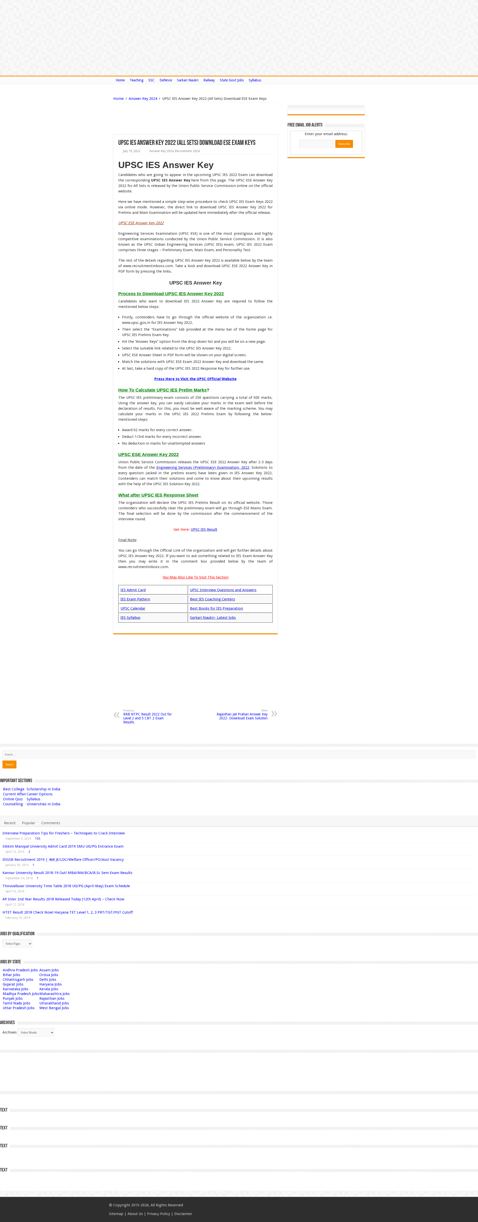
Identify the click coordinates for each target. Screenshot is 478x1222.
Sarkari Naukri (187, 80)
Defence (166, 80)
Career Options (40, 794)
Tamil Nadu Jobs (16, 1003)
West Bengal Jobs (54, 1008)
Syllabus (255, 80)
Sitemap (116, 1214)
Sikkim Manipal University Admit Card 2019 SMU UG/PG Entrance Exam (62, 846)
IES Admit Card (133, 590)
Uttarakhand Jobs (54, 1003)
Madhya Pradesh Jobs (21, 993)
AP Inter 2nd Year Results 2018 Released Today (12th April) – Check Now (63, 899)
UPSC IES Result (204, 529)
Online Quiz (13, 799)
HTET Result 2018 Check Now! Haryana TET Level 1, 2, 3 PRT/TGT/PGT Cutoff (67, 912)
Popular (28, 823)
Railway (209, 80)
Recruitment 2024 (187, 151)
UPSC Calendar (132, 608)
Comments (50, 823)
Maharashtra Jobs (54, 993)
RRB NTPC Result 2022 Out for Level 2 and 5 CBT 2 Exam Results (147, 716)
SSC (151, 80)
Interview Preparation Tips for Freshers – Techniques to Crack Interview (63, 833)
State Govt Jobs (232, 80)
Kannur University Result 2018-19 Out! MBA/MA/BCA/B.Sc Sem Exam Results (67, 873)
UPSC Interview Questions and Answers (223, 590)
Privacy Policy (158, 1214)
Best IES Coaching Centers (212, 599)
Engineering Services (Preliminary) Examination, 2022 (202, 467)
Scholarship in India (43, 789)
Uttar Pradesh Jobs (19, 1008)
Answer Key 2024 (143, 98)
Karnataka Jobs (15, 989)
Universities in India (43, 804)
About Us (135, 1214)
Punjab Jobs (13, 998)
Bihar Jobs (11, 975)
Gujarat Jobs (13, 984)
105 (37, 838)
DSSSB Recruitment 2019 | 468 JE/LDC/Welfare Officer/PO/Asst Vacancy (63, 859)
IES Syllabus (130, 617)
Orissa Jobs (48, 975)
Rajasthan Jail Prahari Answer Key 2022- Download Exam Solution (242, 714)
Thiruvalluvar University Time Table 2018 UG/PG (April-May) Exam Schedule (66, 886)
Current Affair (14, 794)
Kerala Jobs (48, 989)
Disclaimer (183, 1214)
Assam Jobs (49, 970)
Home (120, 80)
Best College (13, 789)
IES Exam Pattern (135, 599)
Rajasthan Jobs (51, 998)
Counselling (13, 804)
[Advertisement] (170, 118)
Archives (9, 1032)
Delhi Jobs (47, 979)
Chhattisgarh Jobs (18, 979)
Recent (10, 823)
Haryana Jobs (50, 984)
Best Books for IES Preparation (216, 608)
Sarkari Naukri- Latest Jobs (213, 617)
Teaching (136, 80)
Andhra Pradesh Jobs (20, 970)
